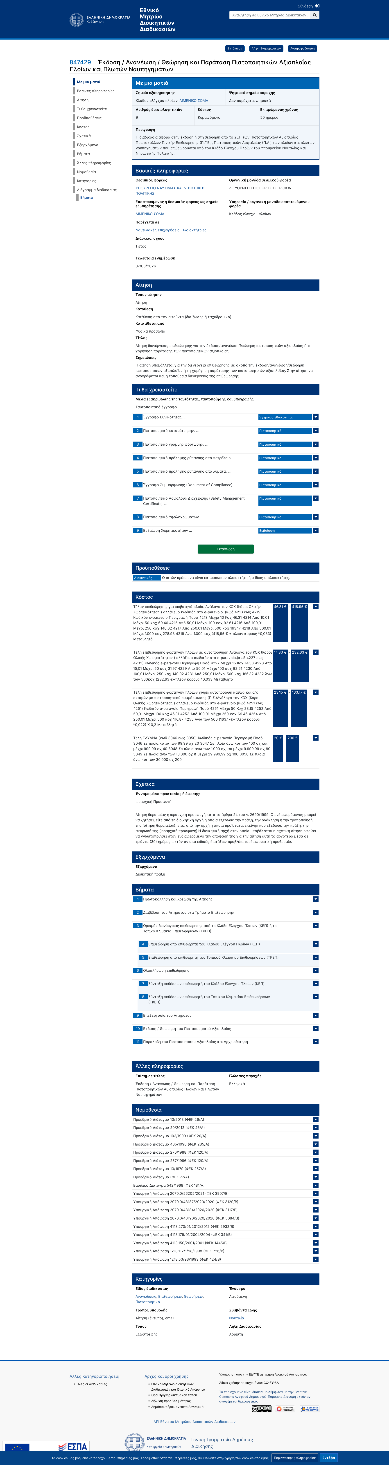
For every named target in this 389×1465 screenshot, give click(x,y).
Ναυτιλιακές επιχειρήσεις (157, 230)
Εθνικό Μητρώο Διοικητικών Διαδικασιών (158, 19)
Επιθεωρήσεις (170, 1296)
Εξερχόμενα (87, 145)
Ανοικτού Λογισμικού (290, 1374)
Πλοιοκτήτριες (193, 230)
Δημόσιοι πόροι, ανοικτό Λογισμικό (177, 1407)
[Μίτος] (102, 20)
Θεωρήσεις (193, 1296)
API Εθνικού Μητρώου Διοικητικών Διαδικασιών (194, 1421)
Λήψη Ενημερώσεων (266, 48)
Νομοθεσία (86, 172)
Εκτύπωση (235, 48)
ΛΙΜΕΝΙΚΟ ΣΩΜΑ (193, 100)
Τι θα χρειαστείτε (92, 109)
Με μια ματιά (88, 82)
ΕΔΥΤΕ (254, 1374)
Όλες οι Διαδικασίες (92, 1384)
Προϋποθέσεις (89, 118)
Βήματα (83, 154)
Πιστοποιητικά (148, 1302)
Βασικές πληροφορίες (96, 91)
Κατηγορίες (86, 181)
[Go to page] (314, 15)
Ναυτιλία (236, 1318)
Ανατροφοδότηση (302, 48)
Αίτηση (82, 100)
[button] (294, 1457)
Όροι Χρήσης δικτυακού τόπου (174, 1395)
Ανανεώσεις (146, 1296)
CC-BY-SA (271, 1383)
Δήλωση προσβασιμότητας (171, 1401)
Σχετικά (84, 136)
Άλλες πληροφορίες (94, 163)
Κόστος (83, 127)
